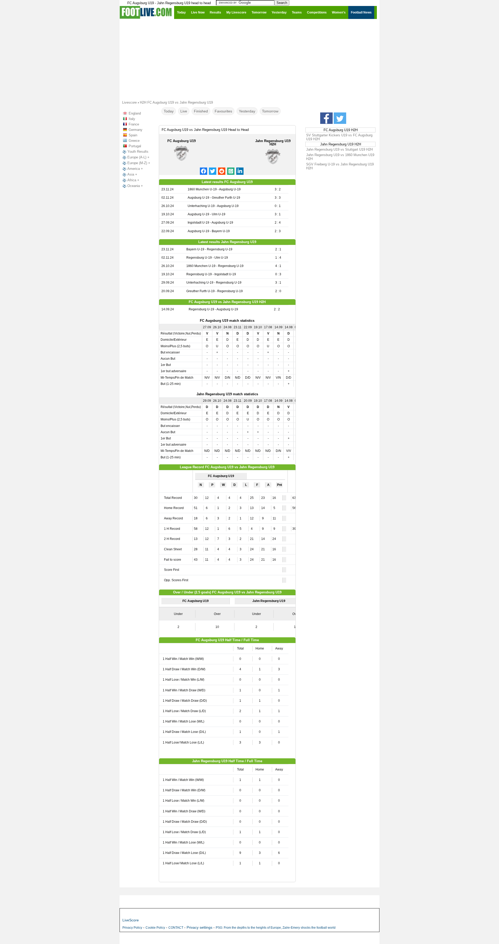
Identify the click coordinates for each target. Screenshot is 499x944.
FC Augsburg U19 (181, 141)
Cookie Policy (155, 927)
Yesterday (247, 111)
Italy (132, 119)
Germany (135, 130)
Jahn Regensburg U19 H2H (273, 142)
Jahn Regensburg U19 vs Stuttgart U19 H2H (339, 149)
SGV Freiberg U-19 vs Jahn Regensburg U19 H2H (340, 166)
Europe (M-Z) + (138, 163)
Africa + (133, 180)
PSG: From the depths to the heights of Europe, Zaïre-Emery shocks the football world (276, 927)
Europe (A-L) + (138, 157)
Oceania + (135, 186)
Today (169, 111)
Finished (201, 111)
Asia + (132, 174)
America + (135, 169)
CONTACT (175, 927)
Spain (133, 135)
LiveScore (130, 920)
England (135, 113)
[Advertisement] (249, 59)
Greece (134, 141)
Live (183, 111)
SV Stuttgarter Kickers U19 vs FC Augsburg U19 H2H (339, 137)
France (134, 124)
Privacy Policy (132, 927)
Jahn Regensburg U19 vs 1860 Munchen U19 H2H (340, 157)
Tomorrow (270, 111)
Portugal (135, 146)
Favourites (223, 111)
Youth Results (137, 151)
